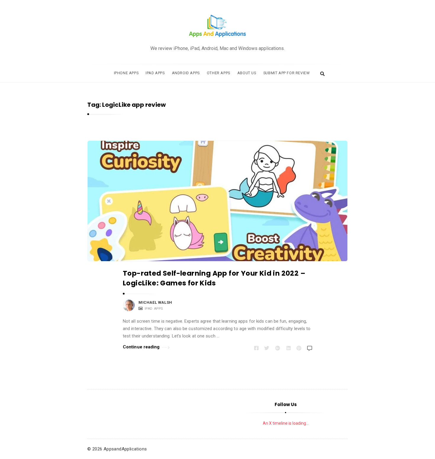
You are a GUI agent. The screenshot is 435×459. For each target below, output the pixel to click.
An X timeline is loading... (286, 423)
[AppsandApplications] (217, 26)
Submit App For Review (286, 73)
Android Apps (186, 73)
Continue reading (141, 347)
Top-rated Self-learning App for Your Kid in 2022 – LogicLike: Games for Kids (214, 278)
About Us (246, 73)
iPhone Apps (126, 73)
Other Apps (218, 73)
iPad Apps (155, 73)
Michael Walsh (155, 302)
